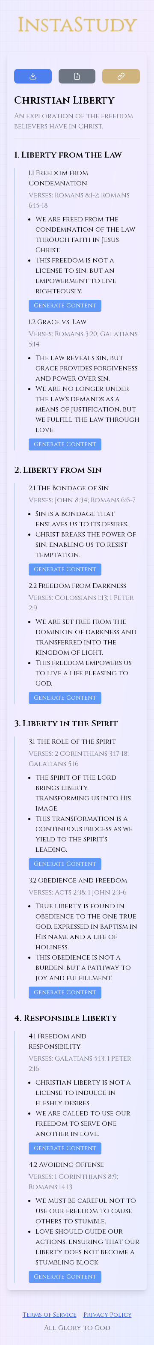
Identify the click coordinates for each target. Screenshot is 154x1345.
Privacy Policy (107, 1315)
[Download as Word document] (33, 76)
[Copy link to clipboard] (121, 76)
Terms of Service (50, 1315)
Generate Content (65, 305)
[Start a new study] (77, 76)
